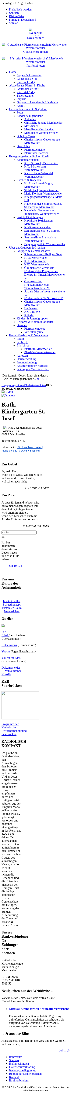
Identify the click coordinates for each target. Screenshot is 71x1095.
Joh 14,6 (64, 1050)
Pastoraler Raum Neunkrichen (12, 609)
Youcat (6, 651)
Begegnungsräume (13, 385)
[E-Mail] (7, 392)
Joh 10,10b (15, 565)
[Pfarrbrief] (35, 58)
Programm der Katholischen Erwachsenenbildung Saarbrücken (14, 729)
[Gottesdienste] (35, 44)
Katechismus (9, 645)
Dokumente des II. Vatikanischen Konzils (12, 671)
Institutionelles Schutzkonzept (11, 603)
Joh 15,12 (41, 378)
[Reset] (3, 537)
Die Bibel (5, 633)
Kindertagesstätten (35, 385)
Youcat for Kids (11, 657)
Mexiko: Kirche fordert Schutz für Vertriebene (39, 1008)
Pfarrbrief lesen (36, 65)
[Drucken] (8, 395)
